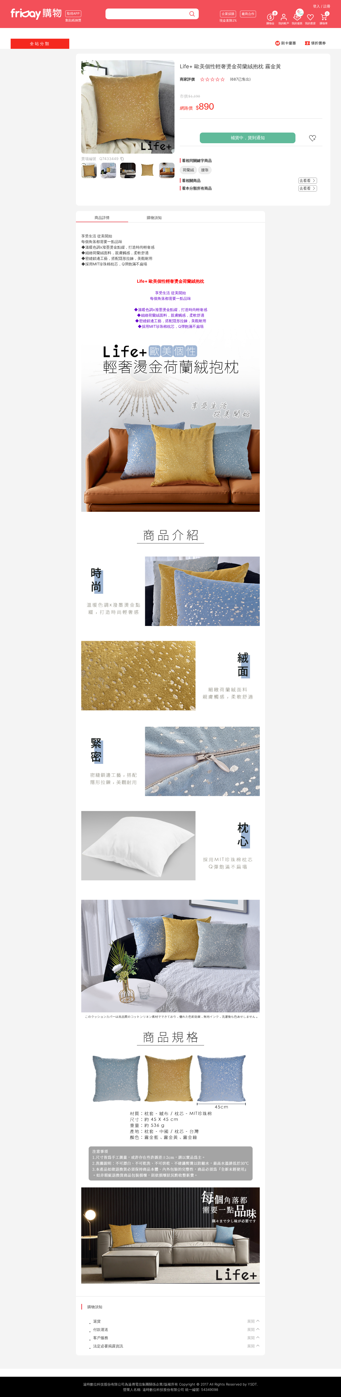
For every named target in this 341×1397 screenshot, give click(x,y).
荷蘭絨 (188, 169)
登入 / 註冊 (321, 6)
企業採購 (228, 14)
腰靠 (205, 169)
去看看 (305, 180)
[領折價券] (315, 43)
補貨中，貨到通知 (248, 137)
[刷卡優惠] (286, 43)
